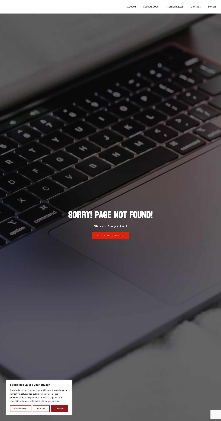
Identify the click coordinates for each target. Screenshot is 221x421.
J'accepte (59, 408)
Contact (196, 6)
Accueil (131, 6)
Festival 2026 (151, 6)
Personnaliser (20, 408)
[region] (39, 397)
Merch (212, 6)
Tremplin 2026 (174, 6)
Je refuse (41, 408)
